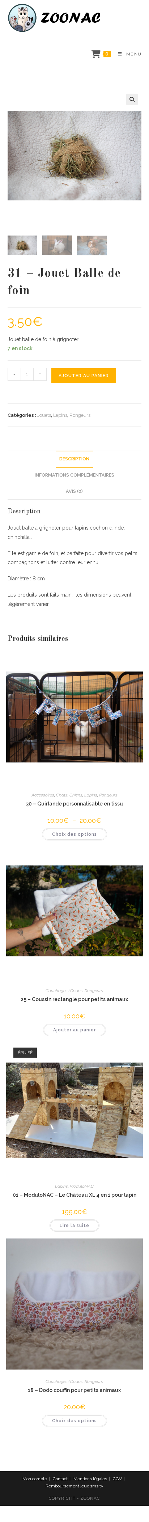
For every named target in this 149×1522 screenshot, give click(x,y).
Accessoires (42, 795)
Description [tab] (74, 458)
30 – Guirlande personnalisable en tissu (74, 804)
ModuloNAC (82, 1186)
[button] (132, 99)
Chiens (75, 795)
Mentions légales (90, 1478)
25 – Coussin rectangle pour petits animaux (74, 999)
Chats (62, 795)
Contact (60, 1478)
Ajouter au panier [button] (74, 1029)
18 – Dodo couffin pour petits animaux (74, 1390)
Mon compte (34, 1478)
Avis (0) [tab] (74, 491)
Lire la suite (74, 1225)
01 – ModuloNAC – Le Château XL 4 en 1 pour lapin (74, 1195)
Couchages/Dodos (64, 990)
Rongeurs (79, 415)
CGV (117, 1478)
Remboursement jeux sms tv (74, 1485)
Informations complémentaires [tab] (74, 475)
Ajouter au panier (84, 375)
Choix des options (74, 834)
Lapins (60, 415)
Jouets (44, 415)
